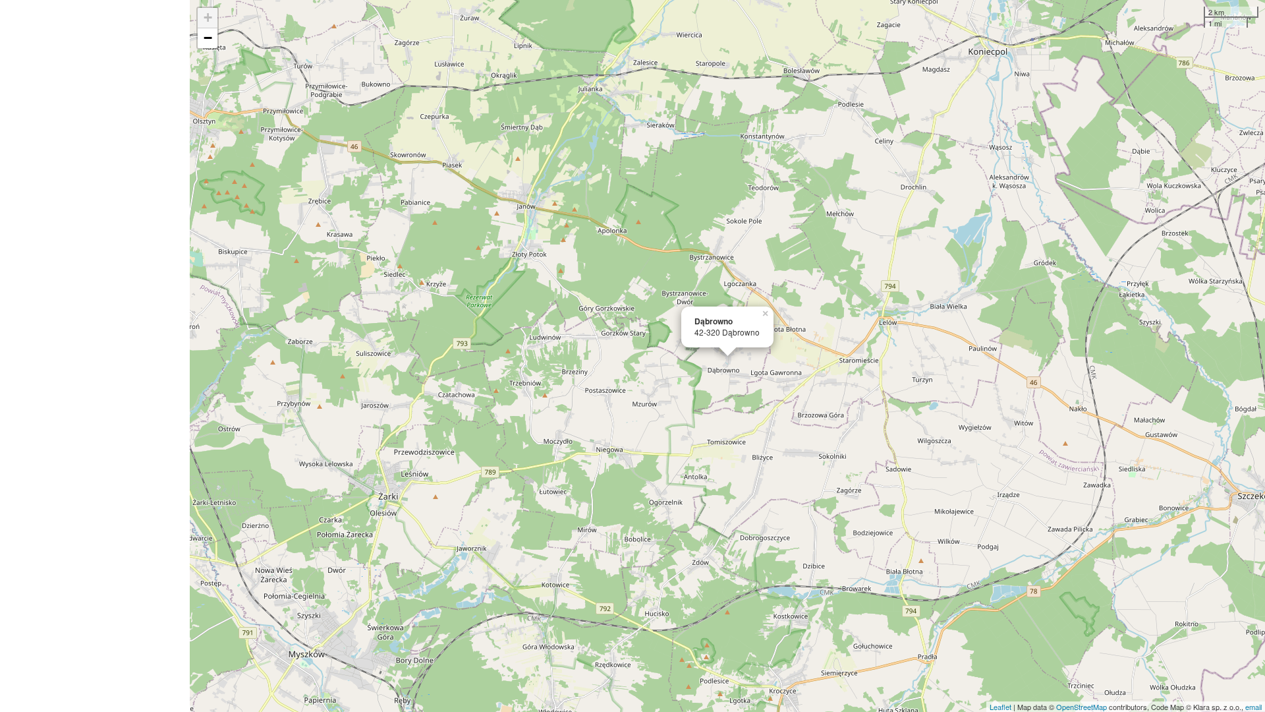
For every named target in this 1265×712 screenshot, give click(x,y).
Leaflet (1000, 706)
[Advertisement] (95, 356)
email (1253, 706)
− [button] (208, 38)
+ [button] (208, 17)
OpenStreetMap (1081, 706)
